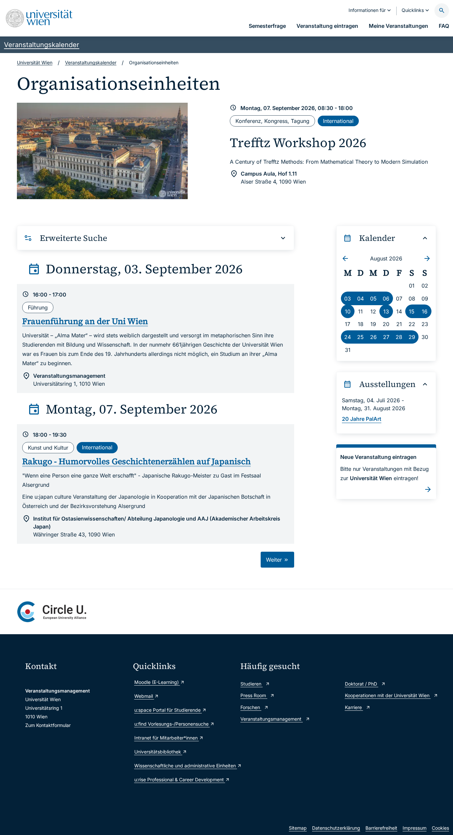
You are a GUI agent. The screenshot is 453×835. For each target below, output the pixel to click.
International (338, 121)
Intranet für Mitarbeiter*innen (166, 738)
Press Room (253, 695)
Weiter (275, 559)
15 (412, 311)
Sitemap (298, 828)
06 (386, 298)
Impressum (414, 828)
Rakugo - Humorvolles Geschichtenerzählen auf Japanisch (136, 461)
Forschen (250, 707)
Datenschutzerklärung (336, 828)
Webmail (144, 696)
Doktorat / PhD (361, 684)
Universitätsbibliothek (158, 751)
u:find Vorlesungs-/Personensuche (172, 724)
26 (373, 337)
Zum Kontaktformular (48, 725)
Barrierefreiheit (381, 828)
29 (412, 337)
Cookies (440, 828)
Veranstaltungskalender (41, 45)
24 (347, 337)
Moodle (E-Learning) (157, 682)
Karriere (354, 707)
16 (424, 311)
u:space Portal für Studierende (168, 710)
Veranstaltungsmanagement (271, 719)
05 (373, 298)
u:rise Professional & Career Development (179, 779)
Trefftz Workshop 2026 (298, 142)
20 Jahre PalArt (361, 419)
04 (360, 298)
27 (386, 337)
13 (386, 311)
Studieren (251, 684)
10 (348, 311)
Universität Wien (34, 62)
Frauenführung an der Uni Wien (85, 321)
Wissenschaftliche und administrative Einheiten (184, 765)
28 (399, 337)
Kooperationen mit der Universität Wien (388, 695)
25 (360, 337)
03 (347, 298)
